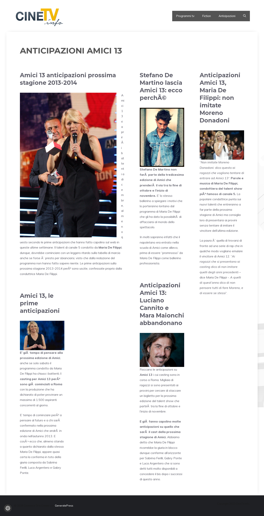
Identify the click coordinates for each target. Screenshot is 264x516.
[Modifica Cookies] (8, 508)
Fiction (206, 16)
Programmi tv (185, 16)
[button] (244, 16)
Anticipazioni (227, 16)
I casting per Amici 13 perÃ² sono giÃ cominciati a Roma (41, 379)
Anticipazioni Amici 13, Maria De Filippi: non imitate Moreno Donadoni (220, 98)
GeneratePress (64, 505)
